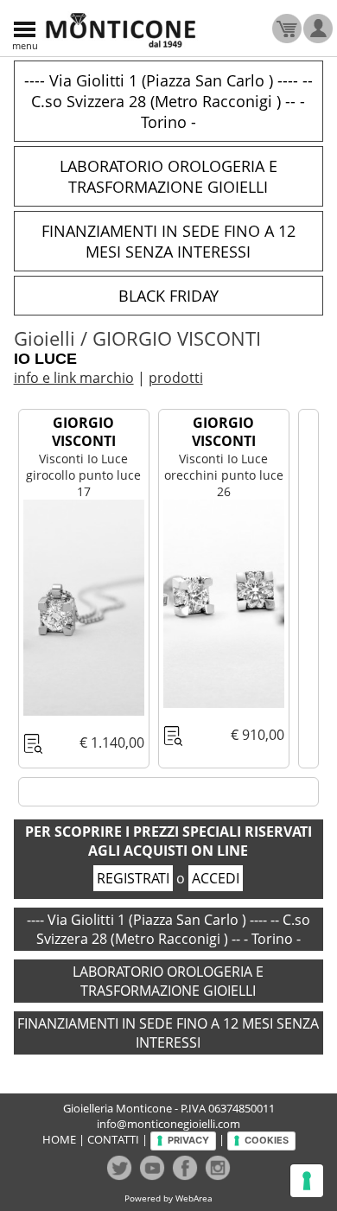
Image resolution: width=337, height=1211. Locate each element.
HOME (59, 1139)
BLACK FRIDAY (168, 295)
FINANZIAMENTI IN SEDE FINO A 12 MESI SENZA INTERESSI (168, 241)
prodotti (176, 377)
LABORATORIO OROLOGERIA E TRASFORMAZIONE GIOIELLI (168, 176)
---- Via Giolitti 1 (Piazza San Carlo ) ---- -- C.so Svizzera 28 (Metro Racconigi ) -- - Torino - (168, 101)
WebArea (194, 1198)
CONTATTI (113, 1139)
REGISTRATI (133, 878)
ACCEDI (215, 878)
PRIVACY (188, 1140)
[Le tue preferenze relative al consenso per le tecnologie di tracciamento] (306, 1180)
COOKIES (267, 1140)
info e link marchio (74, 377)
